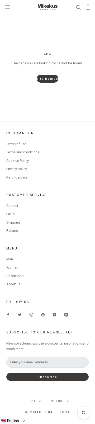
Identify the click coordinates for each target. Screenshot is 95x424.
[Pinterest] (43, 314)
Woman (12, 267)
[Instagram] (31, 314)
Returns (12, 231)
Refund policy (16, 177)
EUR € (31, 401)
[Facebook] (8, 314)
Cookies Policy (17, 161)
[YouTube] (54, 314)
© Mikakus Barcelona (47, 412)
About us (13, 284)
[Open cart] (88, 7)
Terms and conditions (22, 152)
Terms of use (16, 144)
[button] (13, 421)
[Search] (78, 7)
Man (9, 259)
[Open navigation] (7, 7)
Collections (14, 276)
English (56, 401)
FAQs (10, 214)
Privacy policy (16, 169)
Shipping (13, 222)
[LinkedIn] (66, 314)
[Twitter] (19, 314)
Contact (12, 206)
